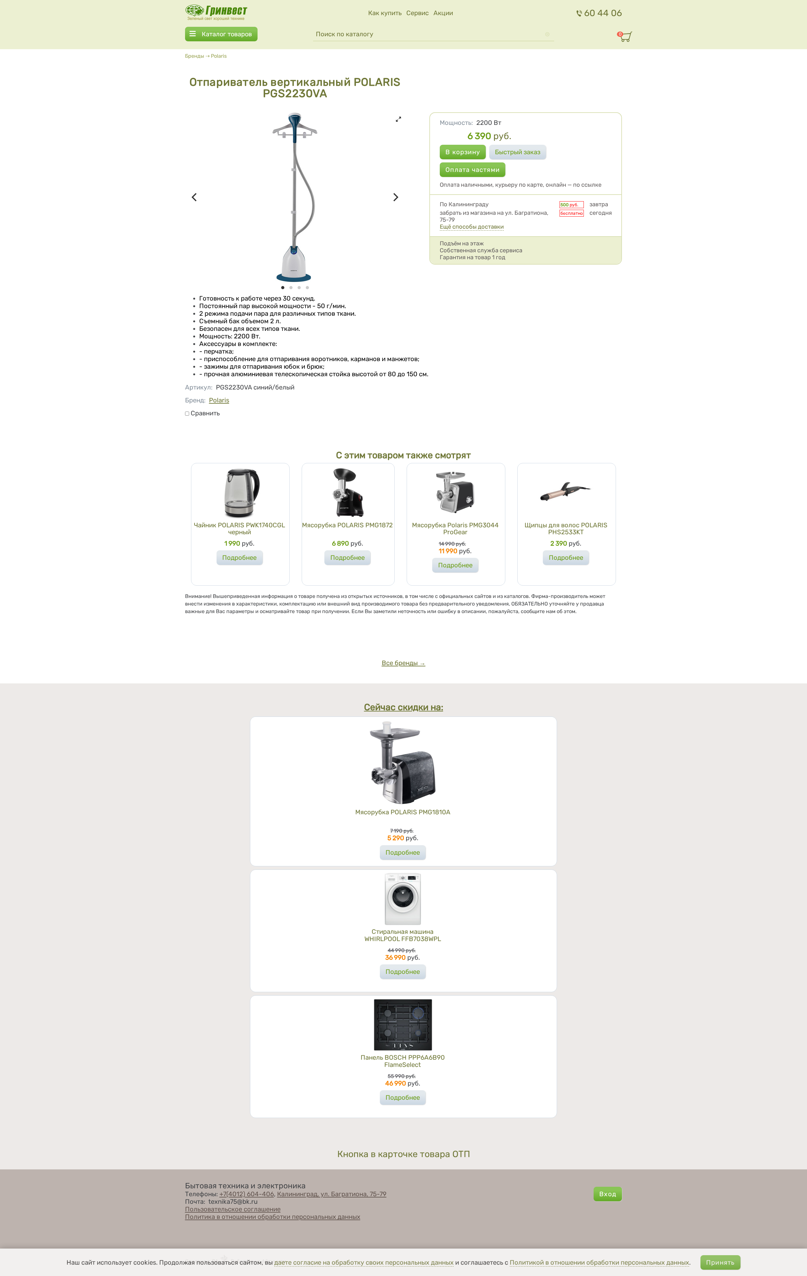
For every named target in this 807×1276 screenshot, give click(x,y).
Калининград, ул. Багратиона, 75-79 (331, 1194)
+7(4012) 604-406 (246, 1194)
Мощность (456, 122)
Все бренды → (404, 663)
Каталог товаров (227, 34)
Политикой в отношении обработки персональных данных (599, 1262)
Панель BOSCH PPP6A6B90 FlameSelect (403, 1061)
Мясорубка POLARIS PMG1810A (402, 812)
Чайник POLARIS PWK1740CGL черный (239, 528)
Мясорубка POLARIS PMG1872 (347, 525)
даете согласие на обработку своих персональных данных (364, 1262)
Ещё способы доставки (472, 226)
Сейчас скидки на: (403, 707)
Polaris (219, 56)
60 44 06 (603, 13)
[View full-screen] (398, 119)
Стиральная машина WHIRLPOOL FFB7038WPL (402, 935)
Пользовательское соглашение (233, 1209)
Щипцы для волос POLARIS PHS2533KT (566, 528)
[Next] (395, 197)
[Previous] (195, 197)
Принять (720, 1262)
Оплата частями (472, 169)
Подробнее (239, 557)
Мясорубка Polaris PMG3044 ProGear (455, 528)
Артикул (198, 387)
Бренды (194, 56)
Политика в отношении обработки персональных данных (272, 1216)
